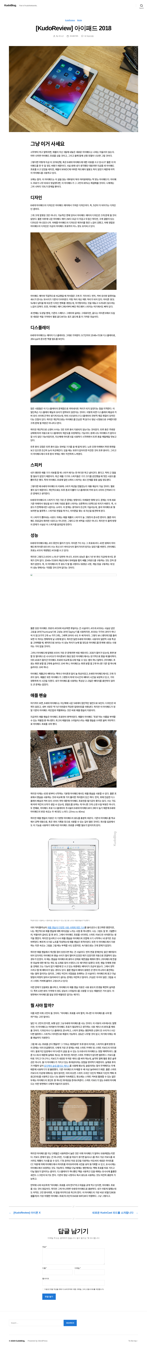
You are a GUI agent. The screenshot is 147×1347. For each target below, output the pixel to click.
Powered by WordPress (37, 1341)
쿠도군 (61, 36)
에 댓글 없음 (89, 36)
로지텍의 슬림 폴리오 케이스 (57, 1065)
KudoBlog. (10, 5)
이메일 (78, 1268)
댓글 (44, 1247)
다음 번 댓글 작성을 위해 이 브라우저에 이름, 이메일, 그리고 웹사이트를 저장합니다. (74, 1289)
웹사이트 (45, 1278)
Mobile (79, 20)
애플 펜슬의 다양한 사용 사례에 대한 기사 (66, 927)
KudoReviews (70, 20)
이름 (44, 1268)
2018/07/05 (74, 36)
